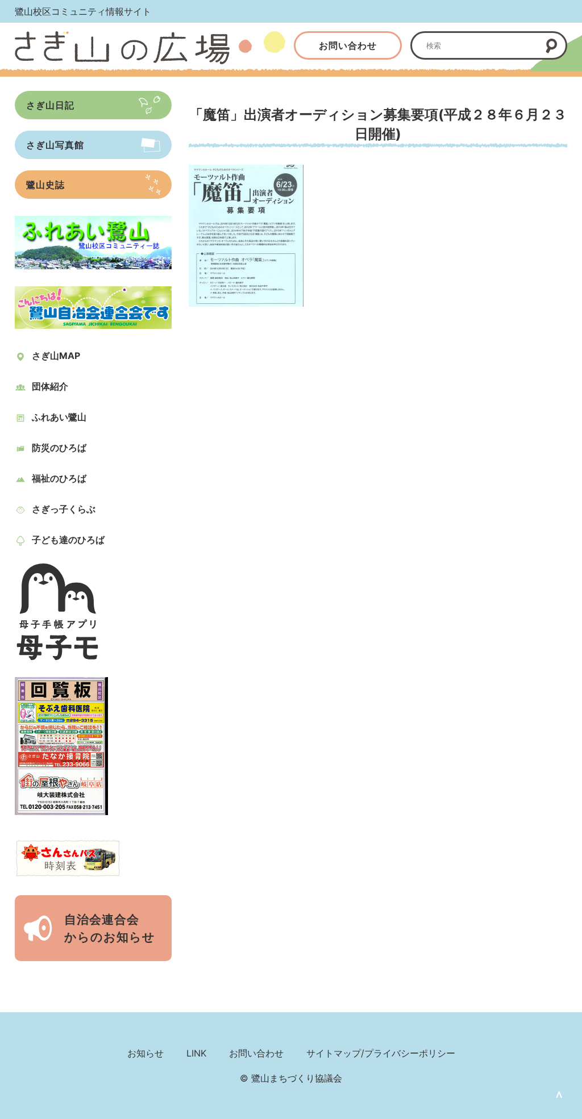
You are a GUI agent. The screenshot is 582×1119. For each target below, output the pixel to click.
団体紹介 (50, 386)
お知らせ (145, 1053)
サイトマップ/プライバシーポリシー (380, 1053)
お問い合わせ (348, 45)
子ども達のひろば (68, 539)
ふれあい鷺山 (59, 417)
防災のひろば (59, 447)
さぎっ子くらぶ (63, 509)
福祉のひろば (59, 478)
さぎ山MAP (56, 355)
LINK (196, 1053)
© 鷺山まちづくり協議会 (291, 1078)
